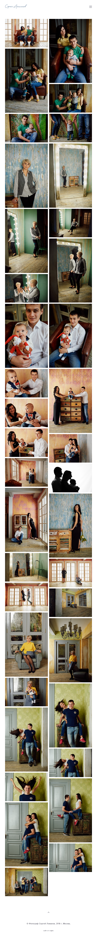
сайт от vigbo (48, 930)
